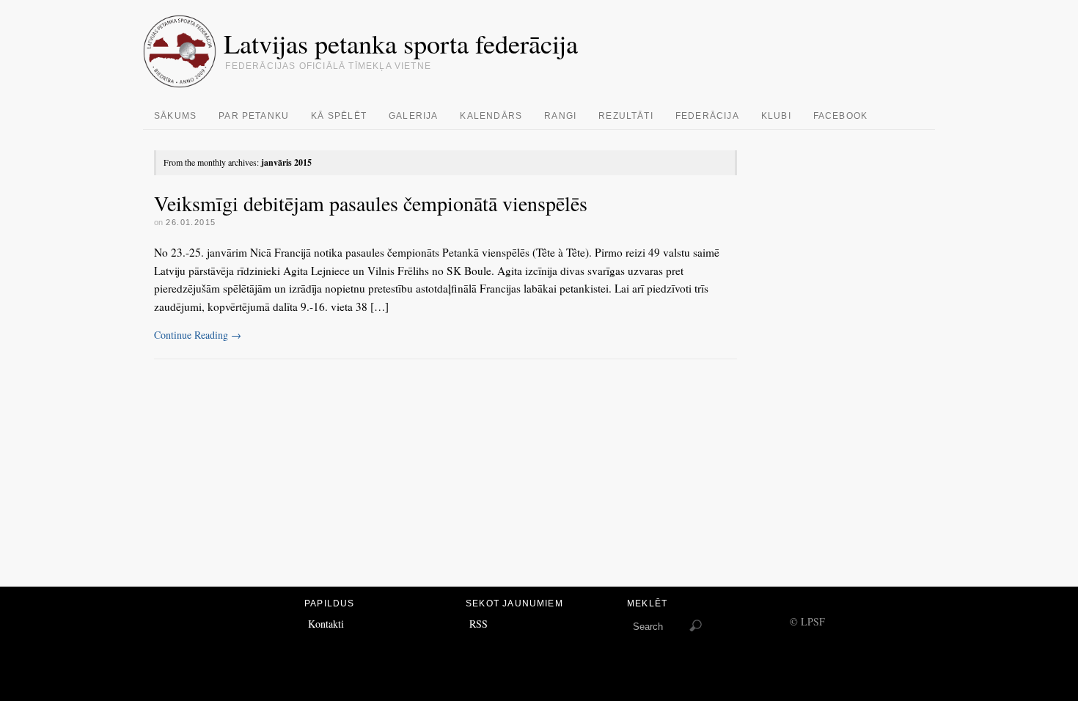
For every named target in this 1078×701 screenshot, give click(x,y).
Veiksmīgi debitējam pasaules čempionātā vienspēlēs (370, 203)
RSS (478, 624)
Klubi (776, 116)
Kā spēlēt (339, 116)
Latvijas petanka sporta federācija (401, 43)
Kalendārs (491, 116)
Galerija (414, 116)
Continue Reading (197, 335)
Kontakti (326, 624)
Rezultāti (625, 116)
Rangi (560, 116)
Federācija (707, 116)
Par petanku (254, 116)
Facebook (840, 116)
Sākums (175, 116)
